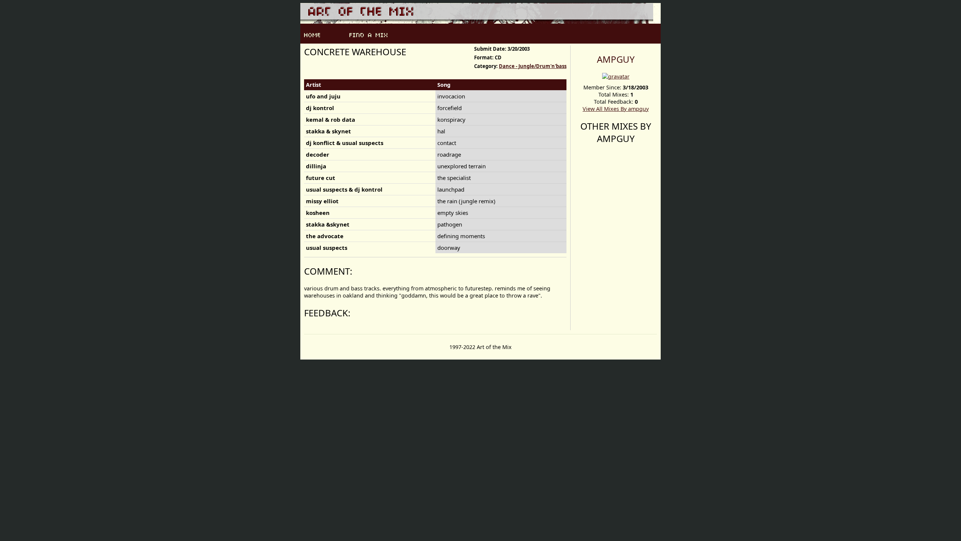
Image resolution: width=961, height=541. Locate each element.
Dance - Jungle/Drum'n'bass (532, 66)
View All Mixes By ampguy (616, 108)
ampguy (616, 59)
